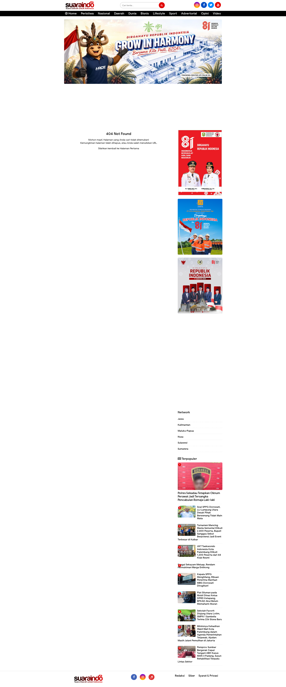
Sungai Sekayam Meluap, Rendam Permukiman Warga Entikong (196, 566)
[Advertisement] (143, 105)
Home (72, 13)
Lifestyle (159, 13)
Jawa (181, 418)
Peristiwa (87, 13)
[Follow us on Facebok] (134, 677)
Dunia (132, 13)
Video (217, 13)
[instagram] (197, 5)
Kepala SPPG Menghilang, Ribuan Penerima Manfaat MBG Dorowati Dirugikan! (208, 580)
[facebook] (204, 5)
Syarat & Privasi (208, 675)
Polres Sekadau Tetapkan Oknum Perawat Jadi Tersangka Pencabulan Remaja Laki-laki (199, 496)
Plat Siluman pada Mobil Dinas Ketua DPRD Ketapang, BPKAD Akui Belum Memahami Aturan (207, 598)
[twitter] (211, 5)
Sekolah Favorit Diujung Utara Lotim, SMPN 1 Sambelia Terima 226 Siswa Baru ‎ (209, 615)
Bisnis (145, 13)
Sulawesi (182, 442)
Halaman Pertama (129, 148)
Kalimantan (184, 424)
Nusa (180, 436)
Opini (205, 13)
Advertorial (189, 13)
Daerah (119, 13)
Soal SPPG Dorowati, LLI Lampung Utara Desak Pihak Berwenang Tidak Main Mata (209, 512)
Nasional (104, 13)
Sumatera (183, 448)
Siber (191, 675)
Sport (173, 13)
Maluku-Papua (186, 430)
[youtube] (218, 5)
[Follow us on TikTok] (151, 677)
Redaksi (180, 675)
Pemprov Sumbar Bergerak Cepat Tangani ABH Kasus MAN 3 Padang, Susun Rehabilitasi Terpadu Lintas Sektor (199, 654)
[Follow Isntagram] (143, 677)
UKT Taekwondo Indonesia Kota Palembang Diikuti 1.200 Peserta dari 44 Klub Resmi (209, 552)
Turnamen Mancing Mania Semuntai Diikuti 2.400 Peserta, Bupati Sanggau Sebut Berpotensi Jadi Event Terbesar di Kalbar (200, 532)
